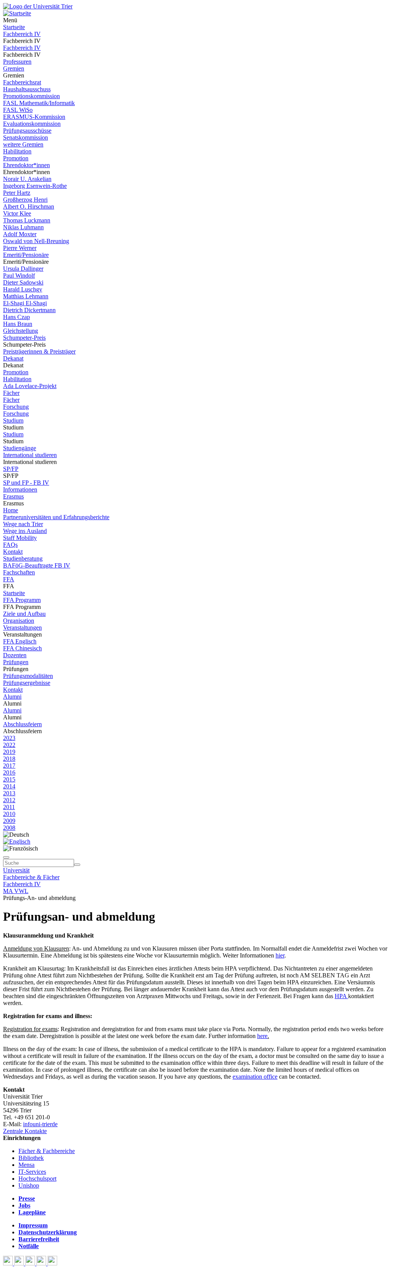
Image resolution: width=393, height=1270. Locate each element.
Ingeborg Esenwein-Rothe (35, 186)
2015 (9, 779)
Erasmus (13, 496)
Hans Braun (17, 324)
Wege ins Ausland (25, 531)
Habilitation (17, 151)
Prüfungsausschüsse (27, 130)
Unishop (28, 1185)
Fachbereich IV (22, 34)
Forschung (16, 406)
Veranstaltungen (22, 627)
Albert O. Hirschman (28, 206)
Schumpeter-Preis (24, 337)
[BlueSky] (19, 1263)
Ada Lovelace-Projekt (29, 386)
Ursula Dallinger (23, 268)
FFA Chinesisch (22, 648)
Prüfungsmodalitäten (28, 676)
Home (10, 510)
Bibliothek (31, 1158)
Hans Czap (16, 317)
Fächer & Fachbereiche (46, 1151)
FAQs (10, 544)
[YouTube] (30, 1263)
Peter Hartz (16, 192)
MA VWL (15, 891)
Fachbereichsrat (22, 82)
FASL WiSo (18, 110)
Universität (16, 870)
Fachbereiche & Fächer (31, 877)
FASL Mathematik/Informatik (39, 103)
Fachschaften (19, 572)
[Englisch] (16, 841)
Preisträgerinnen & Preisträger (39, 351)
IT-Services (32, 1171)
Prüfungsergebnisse (26, 682)
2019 (9, 752)
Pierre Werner (19, 248)
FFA (8, 579)
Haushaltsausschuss (27, 89)
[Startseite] (38, 6)
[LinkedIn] (52, 1263)
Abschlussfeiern (22, 724)
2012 (9, 800)
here (262, 1036)
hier (280, 955)
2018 (9, 758)
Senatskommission (25, 137)
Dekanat (13, 358)
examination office (255, 1076)
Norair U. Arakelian (27, 179)
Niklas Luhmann (23, 227)
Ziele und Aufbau (24, 613)
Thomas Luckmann (26, 220)
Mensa (26, 1164)
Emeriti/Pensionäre (26, 255)
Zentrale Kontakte (25, 1131)
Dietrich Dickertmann (29, 310)
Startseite (14, 27)
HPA (341, 996)
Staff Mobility (20, 538)
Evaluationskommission (32, 123)
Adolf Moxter (19, 234)
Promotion (15, 158)
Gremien (13, 68)
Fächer (11, 393)
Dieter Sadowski (23, 282)
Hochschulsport (37, 1178)
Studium (13, 420)
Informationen (20, 489)
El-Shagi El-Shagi (25, 303)
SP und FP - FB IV (26, 482)
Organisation (18, 620)
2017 (9, 765)
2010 (9, 814)
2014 (9, 786)
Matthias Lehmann (25, 296)
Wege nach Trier (23, 524)
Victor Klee (17, 213)
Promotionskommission (31, 96)
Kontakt (13, 551)
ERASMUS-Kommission (34, 117)
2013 (9, 793)
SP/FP (10, 469)
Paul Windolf (19, 275)
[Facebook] (8, 1263)
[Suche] (6, 857)
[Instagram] (42, 1263)
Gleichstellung (20, 330)
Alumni (12, 696)
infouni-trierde (40, 1124)
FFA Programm (22, 600)
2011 (9, 807)
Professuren (17, 61)
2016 (9, 772)
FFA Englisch (19, 641)
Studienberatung (23, 558)
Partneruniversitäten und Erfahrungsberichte (56, 517)
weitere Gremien (23, 144)
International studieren (30, 455)
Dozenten (14, 655)
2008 (9, 827)
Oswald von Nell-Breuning (36, 241)
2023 (9, 738)
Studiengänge (19, 448)
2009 (9, 821)
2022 (9, 745)
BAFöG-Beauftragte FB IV (36, 565)
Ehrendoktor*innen (26, 165)
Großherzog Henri (25, 199)
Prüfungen (15, 662)
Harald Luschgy (22, 289)
